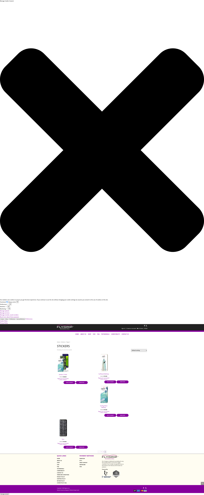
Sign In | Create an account (129, 328)
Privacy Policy (4, 323)
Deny (6, 319)
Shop (89, 334)
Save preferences (21, 319)
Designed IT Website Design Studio (72, 490)
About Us (83, 334)
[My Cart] (138, 328)
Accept (2, 319)
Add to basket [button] (69, 382)
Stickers (63, 342)
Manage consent (5, 494)
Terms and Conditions (63, 474)
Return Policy (61, 481)
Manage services (4, 313)
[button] (102, 150)
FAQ (98, 334)
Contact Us (125, 334)
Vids (94, 334)
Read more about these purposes (9, 317)
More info (81, 382)
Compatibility (115, 334)
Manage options (4, 311)
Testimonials (105, 334)
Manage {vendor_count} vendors (9, 315)
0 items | (143, 328)
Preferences (12, 319)
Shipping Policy (61, 478)
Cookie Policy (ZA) (62, 483)
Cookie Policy (3, 321)
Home (77, 334)
